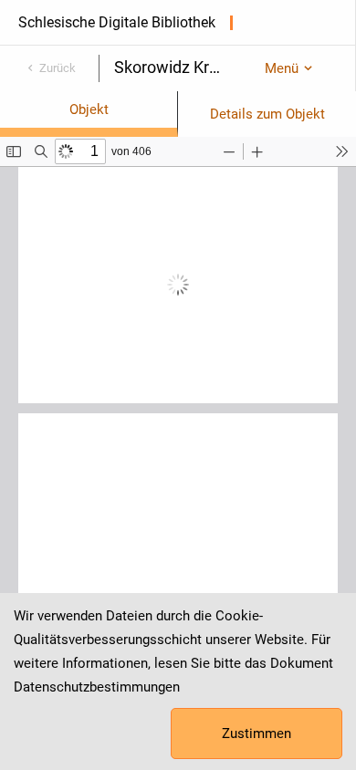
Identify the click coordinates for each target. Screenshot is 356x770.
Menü (281, 68)
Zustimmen (256, 733)
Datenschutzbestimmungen (97, 687)
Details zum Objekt (267, 114)
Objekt (89, 109)
